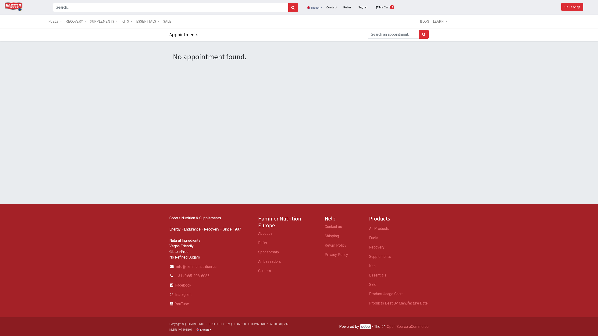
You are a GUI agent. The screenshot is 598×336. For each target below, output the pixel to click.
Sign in (362, 7)
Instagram (183, 294)
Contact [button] (331, 7)
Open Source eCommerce (408, 326)
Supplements (380, 256)
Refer (262, 243)
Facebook (183, 285)
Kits (372, 266)
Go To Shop (572, 7)
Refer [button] (347, 7)
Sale (372, 284)
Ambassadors (269, 261)
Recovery (376, 247)
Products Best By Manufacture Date (398, 303)
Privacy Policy (336, 254)
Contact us (333, 226)
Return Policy (335, 245)
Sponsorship (268, 252)
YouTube (182, 304)
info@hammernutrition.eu (196, 266)
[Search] (293, 7)
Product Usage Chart (386, 294)
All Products (379, 228)
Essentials (377, 275)
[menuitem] (167, 21)
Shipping (332, 236)
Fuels (373, 238)
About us (265, 233)
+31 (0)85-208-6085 (192, 276)
